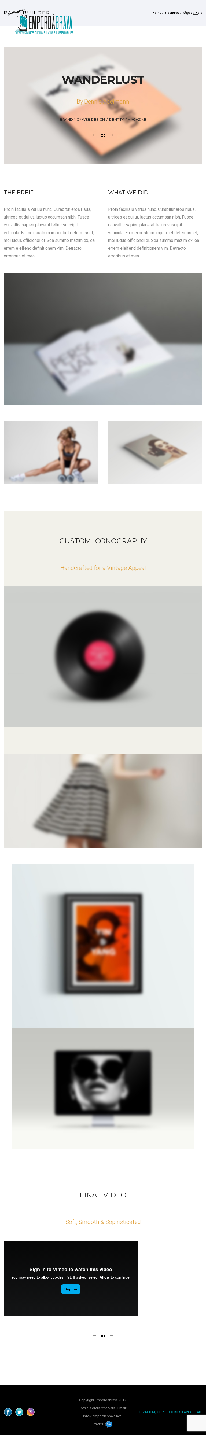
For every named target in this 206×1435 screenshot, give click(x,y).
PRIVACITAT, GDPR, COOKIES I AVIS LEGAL (170, 1412)
